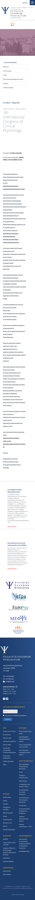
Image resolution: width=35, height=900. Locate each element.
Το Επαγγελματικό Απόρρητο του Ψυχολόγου (24, 811)
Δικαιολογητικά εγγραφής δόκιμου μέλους (24, 739)
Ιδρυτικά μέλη (7, 738)
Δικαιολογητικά (7, 819)
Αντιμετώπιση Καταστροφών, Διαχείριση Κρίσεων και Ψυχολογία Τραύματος (25, 843)
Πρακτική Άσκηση (8, 861)
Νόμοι (21, 772)
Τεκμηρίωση (22, 805)
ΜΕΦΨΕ (5, 839)
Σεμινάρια (5, 83)
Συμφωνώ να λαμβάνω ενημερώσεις (16, 715)
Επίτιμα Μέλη (7, 744)
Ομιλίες (5, 75)
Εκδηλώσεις (6, 66)
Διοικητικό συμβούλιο (9, 741)
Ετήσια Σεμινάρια (7, 71)
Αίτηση (5, 816)
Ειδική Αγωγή (23, 781)
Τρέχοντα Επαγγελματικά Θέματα (23, 819)
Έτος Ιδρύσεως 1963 (15, 18)
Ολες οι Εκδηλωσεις (10, 62)
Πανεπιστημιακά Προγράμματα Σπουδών (13, 79)
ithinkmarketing (20, 894)
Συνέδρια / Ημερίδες (8, 87)
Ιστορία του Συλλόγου (9, 731)
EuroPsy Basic (7, 797)
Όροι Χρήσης (7, 874)
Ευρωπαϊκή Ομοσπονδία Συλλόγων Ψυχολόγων (9, 750)
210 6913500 (10, 676)
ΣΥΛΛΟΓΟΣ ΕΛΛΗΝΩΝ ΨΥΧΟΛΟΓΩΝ (18, 13)
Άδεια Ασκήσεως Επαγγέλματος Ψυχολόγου (24, 767)
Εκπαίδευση (6, 858)
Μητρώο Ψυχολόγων (9, 829)
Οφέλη (5, 800)
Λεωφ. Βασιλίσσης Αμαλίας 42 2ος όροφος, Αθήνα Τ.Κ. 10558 (12, 668)
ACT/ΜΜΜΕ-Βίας (24, 851)
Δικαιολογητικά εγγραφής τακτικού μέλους (24, 752)
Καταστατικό (7, 734)
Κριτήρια (5, 804)
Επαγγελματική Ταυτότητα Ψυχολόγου (23, 792)
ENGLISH (25, 3)
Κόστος (5, 826)
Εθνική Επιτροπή (8, 813)
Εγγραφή (7, 719)
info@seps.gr (10, 681)
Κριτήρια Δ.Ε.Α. (7, 823)
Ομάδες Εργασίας (8, 761)
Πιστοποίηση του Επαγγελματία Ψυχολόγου (24, 800)
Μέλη (4, 764)
